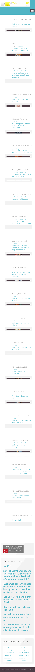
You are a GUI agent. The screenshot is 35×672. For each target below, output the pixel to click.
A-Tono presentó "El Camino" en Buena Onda (21, 49)
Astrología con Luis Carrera (19, 446)
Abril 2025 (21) (7, 647)
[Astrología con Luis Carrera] (18, 451)
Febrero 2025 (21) (8, 650)
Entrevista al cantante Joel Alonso (22, 100)
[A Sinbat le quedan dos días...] (18, 329)
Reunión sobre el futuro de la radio (17, 608)
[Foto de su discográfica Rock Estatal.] (18, 30)
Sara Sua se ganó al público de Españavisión (22, 175)
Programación (17, 518)
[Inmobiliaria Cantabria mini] (13, 549)
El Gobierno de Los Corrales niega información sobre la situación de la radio (17, 627)
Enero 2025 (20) (22, 650)
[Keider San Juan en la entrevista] (18, 156)
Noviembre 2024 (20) (24, 652)
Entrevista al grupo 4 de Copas (21, 25)
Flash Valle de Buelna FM (20, 70)
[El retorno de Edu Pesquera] (18, 378)
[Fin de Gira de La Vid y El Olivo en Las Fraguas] (18, 426)
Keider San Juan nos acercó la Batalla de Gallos (22, 151)
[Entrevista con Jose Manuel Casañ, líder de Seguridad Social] (18, 255)
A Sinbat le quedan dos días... (20, 324)
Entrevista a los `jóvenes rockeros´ (21, 348)
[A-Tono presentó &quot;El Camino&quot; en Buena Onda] (18, 55)
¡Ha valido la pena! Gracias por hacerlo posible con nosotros (22, 75)
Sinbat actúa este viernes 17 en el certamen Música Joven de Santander (21, 471)
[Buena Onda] (18, 523)
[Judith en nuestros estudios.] (18, 227)
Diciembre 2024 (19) (9, 652)
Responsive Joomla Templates (13, 670)
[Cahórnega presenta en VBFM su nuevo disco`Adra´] (18, 133)
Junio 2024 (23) (8, 660)
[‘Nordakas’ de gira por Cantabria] (18, 402)
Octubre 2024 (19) (8, 655)
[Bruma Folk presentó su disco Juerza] (18, 502)
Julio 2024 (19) (22, 658)
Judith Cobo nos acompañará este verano (21, 222)
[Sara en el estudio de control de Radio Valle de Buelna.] (18, 180)
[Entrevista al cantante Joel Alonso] (18, 106)
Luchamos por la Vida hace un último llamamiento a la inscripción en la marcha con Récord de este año (17, 587)
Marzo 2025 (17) (22, 647)
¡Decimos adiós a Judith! (21, 199)
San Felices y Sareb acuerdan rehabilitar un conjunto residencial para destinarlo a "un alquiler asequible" (17, 574)
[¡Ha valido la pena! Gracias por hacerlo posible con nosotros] (18, 81)
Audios (15, 22)
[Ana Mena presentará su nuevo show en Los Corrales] (18, 280)
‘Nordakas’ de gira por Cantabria (20, 397)
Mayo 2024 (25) (22, 660)
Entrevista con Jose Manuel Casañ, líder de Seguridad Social (21, 248)
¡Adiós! (7, 566)
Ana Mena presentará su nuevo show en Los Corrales (21, 274)
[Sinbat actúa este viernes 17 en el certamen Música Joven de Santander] (18, 477)
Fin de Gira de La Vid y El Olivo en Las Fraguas (21, 421)
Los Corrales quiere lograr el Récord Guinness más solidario (17, 599)
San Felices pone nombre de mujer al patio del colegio (17, 617)
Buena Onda (16, 520)
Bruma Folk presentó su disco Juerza (21, 497)
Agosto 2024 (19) (8, 658)
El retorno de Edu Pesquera (18, 373)
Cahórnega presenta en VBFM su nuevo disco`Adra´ (21, 126)
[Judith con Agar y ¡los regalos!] (18, 203)
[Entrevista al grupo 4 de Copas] (18, 304)
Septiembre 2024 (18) (24, 655)
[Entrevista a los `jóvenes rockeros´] (18, 353)
